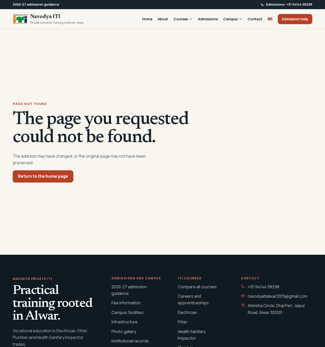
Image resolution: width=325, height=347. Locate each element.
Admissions (208, 19)
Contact (255, 19)
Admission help (295, 19)
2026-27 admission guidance (129, 290)
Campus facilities (127, 312)
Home (147, 19)
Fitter (183, 322)
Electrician (187, 312)
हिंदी (270, 19)
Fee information (126, 303)
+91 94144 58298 (263, 287)
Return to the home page (43, 176)
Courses (180, 19)
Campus (230, 19)
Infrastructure (124, 322)
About (163, 19)
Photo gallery (123, 331)
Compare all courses (197, 287)
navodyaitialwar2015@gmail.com (277, 296)
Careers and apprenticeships (193, 299)
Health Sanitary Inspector (192, 335)
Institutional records (130, 341)
